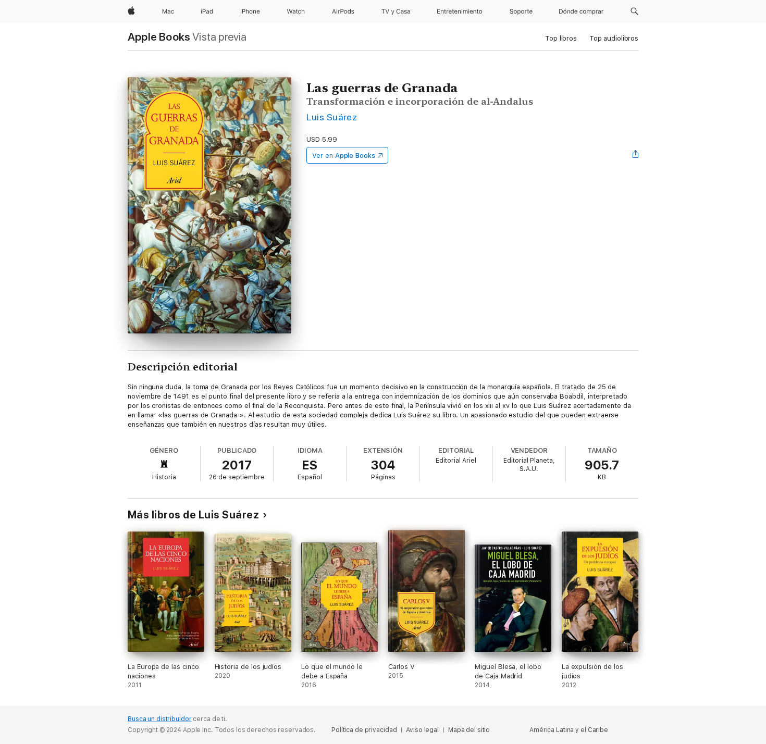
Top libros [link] (561, 38)
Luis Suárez (331, 116)
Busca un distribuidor (159, 719)
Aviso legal (422, 730)
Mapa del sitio (469, 730)
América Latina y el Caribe (568, 730)
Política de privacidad (364, 730)
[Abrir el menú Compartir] (636, 155)
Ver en (343, 155)
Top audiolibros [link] (613, 38)
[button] (634, 11)
